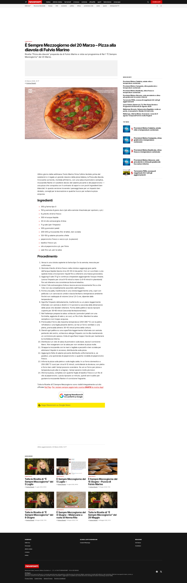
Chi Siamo (138, 542)
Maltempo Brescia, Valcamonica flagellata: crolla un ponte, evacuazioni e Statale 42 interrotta (142, 110)
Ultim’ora (27, 6)
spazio (105, 6)
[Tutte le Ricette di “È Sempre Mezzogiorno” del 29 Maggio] (103, 500)
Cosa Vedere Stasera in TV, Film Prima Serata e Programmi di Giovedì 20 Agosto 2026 (140, 105)
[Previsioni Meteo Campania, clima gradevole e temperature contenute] (126, 139)
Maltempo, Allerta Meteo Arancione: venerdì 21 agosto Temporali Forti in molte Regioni (140, 114)
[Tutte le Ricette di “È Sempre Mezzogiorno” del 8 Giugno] (39, 500)
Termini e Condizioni (59, 578)
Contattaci (138, 546)
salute (98, 6)
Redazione (138, 539)
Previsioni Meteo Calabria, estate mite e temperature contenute (137, 82)
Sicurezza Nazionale (39, 6)
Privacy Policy (29, 578)
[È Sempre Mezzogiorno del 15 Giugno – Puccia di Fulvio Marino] (103, 466)
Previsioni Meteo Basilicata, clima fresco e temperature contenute (138, 91)
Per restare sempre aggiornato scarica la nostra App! (77, 387)
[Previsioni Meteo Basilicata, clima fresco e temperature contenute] (126, 150)
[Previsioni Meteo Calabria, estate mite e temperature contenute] (126, 128)
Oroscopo (27, 546)
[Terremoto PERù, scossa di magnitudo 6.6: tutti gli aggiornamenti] (126, 172)
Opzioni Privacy (48, 578)
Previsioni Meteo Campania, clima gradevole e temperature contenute (140, 87)
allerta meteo (28, 549)
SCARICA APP (156, 2)
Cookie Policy (38, 578)
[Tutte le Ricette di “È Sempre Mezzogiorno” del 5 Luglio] (39, 466)
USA (57, 6)
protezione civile (88, 6)
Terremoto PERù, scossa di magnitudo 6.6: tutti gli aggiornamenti (141, 101)
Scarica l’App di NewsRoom (88, 539)
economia (64, 6)
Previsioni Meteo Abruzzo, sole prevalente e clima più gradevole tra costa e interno (141, 96)
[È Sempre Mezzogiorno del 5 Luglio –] (71, 466)
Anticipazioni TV (114, 6)
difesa (79, 6)
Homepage (28, 539)
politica (72, 6)
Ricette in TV (29, 41)
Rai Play (47, 387)
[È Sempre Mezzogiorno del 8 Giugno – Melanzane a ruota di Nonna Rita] (71, 500)
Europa (50, 6)
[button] (26, 2)
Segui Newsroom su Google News (55, 405)
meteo (26, 555)
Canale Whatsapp (85, 542)
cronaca (27, 552)
